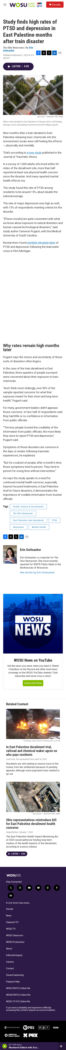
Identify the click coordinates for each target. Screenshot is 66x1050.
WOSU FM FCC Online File (18, 988)
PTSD (54, 520)
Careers (10, 962)
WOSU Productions (15, 942)
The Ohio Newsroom (23, 513)
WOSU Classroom (14, 935)
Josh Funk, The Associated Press (20, 759)
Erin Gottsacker (30, 550)
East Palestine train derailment (28, 520)
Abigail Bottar (12, 832)
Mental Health (39, 527)
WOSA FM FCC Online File (18, 995)
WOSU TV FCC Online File (18, 1001)
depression (18, 527)
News (9, 916)
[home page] (15, 875)
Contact (10, 968)
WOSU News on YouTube (33, 660)
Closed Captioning (15, 975)
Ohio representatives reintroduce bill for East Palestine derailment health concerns (31, 824)
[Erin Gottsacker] (10, 554)
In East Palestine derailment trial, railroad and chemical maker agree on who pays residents (31, 751)
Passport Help (13, 982)
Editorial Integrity (14, 955)
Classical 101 (12, 922)
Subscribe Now (33, 683)
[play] (5, 1046)
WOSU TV (11, 929)
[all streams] (62, 1046)
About (9, 949)
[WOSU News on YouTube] (33, 624)
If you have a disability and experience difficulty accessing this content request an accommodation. (31, 1009)
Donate (56, 4)
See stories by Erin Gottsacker (37, 572)
